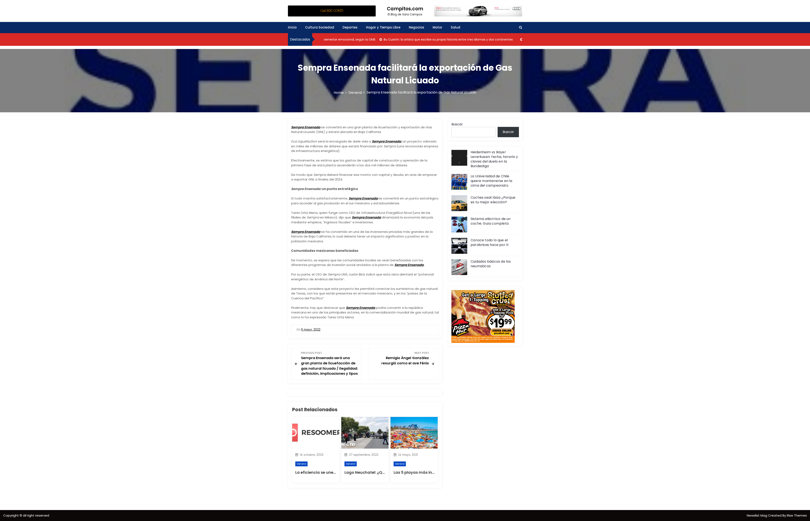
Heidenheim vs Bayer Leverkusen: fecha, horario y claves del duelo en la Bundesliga (494, 159)
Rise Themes (797, 515)
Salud (455, 27)
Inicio (292, 27)
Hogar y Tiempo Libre (383, 27)
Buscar (457, 124)
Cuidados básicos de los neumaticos (491, 264)
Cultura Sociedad (319, 27)
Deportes (350, 27)
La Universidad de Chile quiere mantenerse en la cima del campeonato (491, 181)
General (301, 463)
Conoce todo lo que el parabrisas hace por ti (489, 242)
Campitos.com (405, 8)
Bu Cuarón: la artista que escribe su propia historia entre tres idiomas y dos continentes (431, 39)
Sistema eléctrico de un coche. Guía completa (491, 221)
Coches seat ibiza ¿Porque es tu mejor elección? (493, 200)
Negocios (416, 27)
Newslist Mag (757, 515)
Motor (437, 27)
